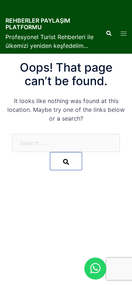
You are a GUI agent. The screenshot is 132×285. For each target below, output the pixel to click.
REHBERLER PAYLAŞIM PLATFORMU (38, 24)
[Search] (66, 161)
